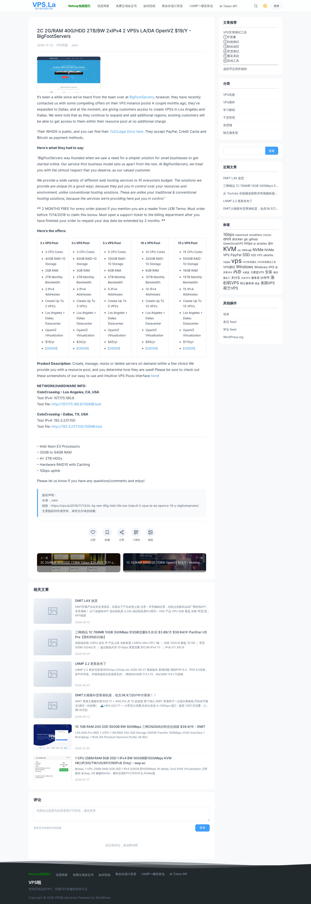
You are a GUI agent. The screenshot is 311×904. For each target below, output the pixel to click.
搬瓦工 (226, 278)
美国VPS (268, 283)
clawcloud (241, 234)
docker (237, 239)
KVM (229, 249)
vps (236, 260)
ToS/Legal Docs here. (127, 131)
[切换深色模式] (265, 6)
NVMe (258, 249)
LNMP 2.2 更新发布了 (237, 201)
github (253, 239)
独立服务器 (230, 132)
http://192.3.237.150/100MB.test (77, 426)
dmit (227, 239)
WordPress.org (233, 337)
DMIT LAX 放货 (233, 178)
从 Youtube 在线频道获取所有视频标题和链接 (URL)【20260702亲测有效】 (250, 193)
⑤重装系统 (231, 56)
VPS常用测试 (249, 262)
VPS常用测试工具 (266, 262)
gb (246, 239)
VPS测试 (229, 267)
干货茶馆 (229, 117)
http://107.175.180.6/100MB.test (76, 404)
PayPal (236, 255)
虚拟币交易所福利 (235, 69)
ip (254, 243)
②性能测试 (231, 42)
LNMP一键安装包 (201, 6)
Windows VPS (264, 267)
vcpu (226, 262)
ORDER (51, 348)
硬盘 (257, 283)
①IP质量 (229, 37)
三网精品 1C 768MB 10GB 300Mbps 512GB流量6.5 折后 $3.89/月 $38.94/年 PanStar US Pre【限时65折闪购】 (250, 185)
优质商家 (103, 6)
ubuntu (268, 255)
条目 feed (229, 322)
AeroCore (70, 897)
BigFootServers (141, 97)
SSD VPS (256, 255)
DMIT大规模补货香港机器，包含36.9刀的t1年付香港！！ (250, 208)
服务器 (255, 277)
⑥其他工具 (231, 60)
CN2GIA (267, 235)
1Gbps (228, 234)
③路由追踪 (231, 46)
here (154, 376)
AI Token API (228, 6)
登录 (276, 6)
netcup (247, 250)
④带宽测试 (231, 51)
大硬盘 (245, 272)
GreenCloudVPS (233, 243)
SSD (246, 255)
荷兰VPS (230, 288)
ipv (270, 243)
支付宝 (235, 277)
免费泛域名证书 (126, 6)
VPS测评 (229, 102)
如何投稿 (149, 6)
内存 (237, 271)
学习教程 (229, 110)
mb (239, 250)
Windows (244, 266)
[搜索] (256, 6)
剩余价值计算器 (172, 6)
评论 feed (229, 329)
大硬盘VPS (257, 272)
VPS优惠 (62, 45)
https (248, 243)
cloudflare (255, 234)
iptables (262, 243)
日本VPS (245, 278)
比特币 (265, 277)
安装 (268, 272)
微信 (275, 272)
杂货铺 (227, 125)
